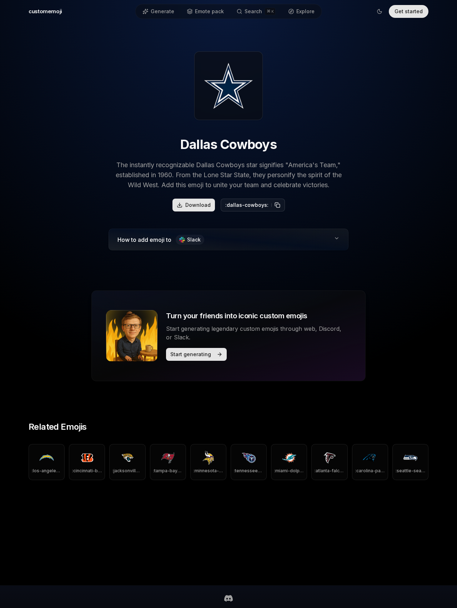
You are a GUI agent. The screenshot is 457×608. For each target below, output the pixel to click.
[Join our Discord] (228, 598)
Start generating (190, 354)
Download (198, 205)
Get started (409, 11)
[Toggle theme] (379, 11)
